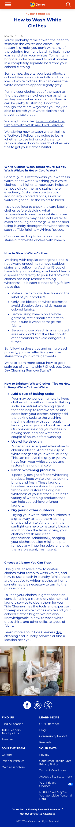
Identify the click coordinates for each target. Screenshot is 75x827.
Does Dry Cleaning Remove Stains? (38, 368)
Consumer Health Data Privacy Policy (55, 762)
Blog (42, 730)
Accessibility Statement (55, 776)
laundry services (38, 636)
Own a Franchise (13, 767)
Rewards (45, 742)
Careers (7, 754)
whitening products (42, 498)
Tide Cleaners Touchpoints (11, 731)
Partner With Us (13, 761)
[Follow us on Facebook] (27, 705)
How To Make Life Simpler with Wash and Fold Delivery (34, 123)
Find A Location (12, 724)
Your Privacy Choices (48, 784)
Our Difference (49, 724)
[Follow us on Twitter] (48, 705)
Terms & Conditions (52, 770)
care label (57, 207)
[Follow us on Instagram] (38, 705)
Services (7, 739)
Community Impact (53, 736)
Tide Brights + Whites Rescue (40, 230)
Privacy (44, 754)
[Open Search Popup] (68, 4)
